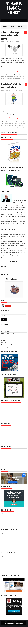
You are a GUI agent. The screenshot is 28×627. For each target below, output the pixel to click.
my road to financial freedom (11, 127)
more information (11, 623)
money (2, 125)
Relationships (4, 340)
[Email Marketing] (14, 498)
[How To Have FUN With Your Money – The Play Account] (14, 99)
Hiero (11, 625)
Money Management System (19, 121)
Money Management (7, 74)
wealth (8, 128)
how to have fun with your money (18, 123)
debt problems (19, 76)
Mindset (3, 329)
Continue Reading (14, 71)
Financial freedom (7, 123)
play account (20, 127)
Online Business (4, 335)
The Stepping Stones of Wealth (8, 344)
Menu (14, 20)
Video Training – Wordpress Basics (8, 347)
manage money (9, 78)
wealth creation (14, 128)
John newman (16, 41)
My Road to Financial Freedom (14, 8)
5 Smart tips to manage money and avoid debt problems (10, 35)
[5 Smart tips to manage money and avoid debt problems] (14, 50)
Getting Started (4, 326)
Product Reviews (5, 338)
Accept (19, 623)
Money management (17, 78)
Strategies (3, 342)
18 (25, 32)
